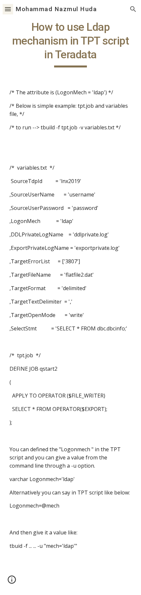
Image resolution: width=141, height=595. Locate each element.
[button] (8, 9)
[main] (70, 44)
